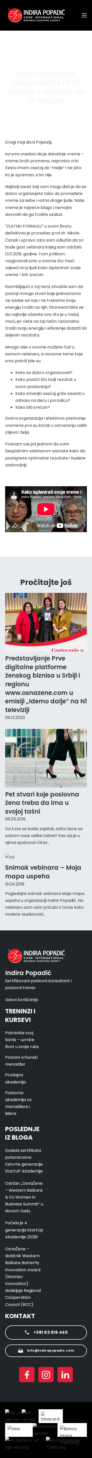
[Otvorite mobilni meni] (84, 15)
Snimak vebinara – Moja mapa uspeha (43, 871)
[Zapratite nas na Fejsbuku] (26, 1375)
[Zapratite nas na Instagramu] (46, 1375)
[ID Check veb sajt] (25, 1444)
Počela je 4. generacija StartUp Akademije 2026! (24, 1230)
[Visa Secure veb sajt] (66, 1444)
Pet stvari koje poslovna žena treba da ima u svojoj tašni (42, 803)
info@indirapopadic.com (50, 1350)
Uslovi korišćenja (21, 1000)
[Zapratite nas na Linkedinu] (65, 1375)
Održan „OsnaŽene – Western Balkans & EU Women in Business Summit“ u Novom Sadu (24, 1197)
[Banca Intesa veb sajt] (72, 1430)
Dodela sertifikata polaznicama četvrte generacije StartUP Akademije (24, 1161)
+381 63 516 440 (50, 1332)
